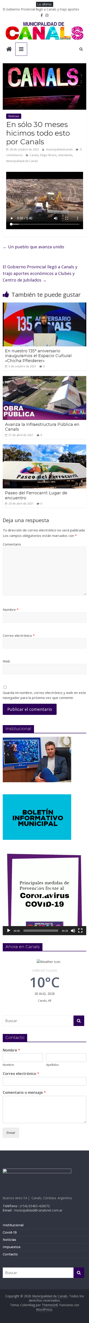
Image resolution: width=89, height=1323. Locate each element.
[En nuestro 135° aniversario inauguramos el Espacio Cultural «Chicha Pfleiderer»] (44, 305)
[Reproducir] (8, 930)
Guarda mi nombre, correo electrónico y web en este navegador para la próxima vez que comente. (44, 695)
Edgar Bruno (48, 155)
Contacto (10, 1254)
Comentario (12, 544)
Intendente (65, 155)
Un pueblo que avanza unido (33, 246)
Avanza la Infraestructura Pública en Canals (42, 427)
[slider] (41, 930)
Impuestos (12, 1247)
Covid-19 (10, 1232)
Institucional (13, 1225)
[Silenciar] (73, 930)
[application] (44, 893)
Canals (34, 155)
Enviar (10, 1132)
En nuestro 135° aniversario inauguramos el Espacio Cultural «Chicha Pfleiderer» (38, 355)
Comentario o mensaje (24, 1092)
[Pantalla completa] (80, 930)
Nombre (10, 609)
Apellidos (52, 1065)
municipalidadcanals (59, 149)
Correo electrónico (19, 635)
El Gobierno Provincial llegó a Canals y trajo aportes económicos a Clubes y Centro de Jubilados (40, 273)
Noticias (13, 116)
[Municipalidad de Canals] (9, 49)
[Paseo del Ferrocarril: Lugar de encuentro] (44, 447)
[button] (44, 893)
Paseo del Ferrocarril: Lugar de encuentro (36, 495)
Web (6, 661)
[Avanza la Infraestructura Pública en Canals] (44, 378)
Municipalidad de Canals (22, 161)
